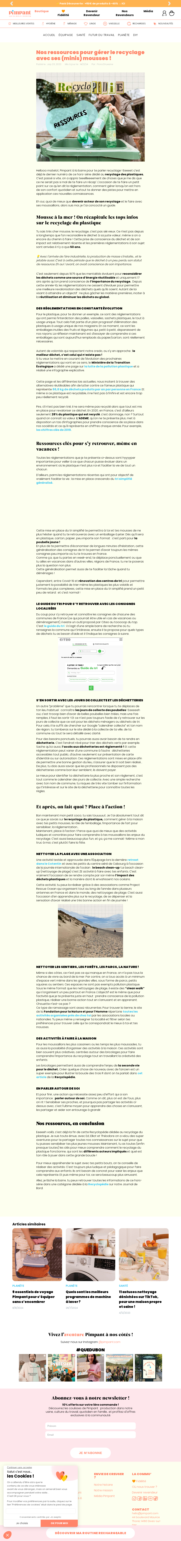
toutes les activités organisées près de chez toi (87, 1013)
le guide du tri (54, 626)
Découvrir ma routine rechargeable (90, 1533)
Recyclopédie (98, 1184)
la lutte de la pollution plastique (108, 366)
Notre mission (103, 1490)
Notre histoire (103, 1485)
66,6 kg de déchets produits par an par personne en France (96, 389)
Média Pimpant (104, 1496)
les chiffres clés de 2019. (54, 430)
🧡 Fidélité (139, 1481)
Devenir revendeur (145, 1492)
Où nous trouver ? (144, 1487)
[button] (12, 3)
